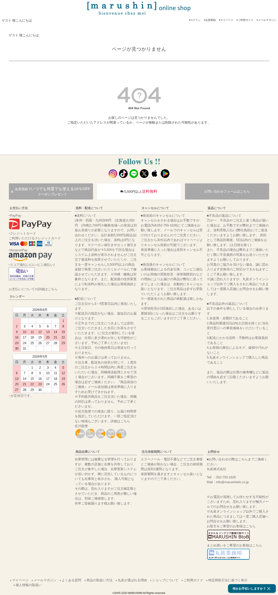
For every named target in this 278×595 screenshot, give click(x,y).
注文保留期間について (157, 451)
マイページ (226, 20)
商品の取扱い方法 (99, 580)
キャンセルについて (155, 208)
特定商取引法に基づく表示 (227, 580)
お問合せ (214, 451)
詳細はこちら (120, 421)
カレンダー (17, 296)
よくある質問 (71, 580)
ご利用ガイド (245, 20)
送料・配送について (89, 208)
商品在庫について (88, 451)
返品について (217, 208)
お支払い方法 (19, 208)
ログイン (195, 20)
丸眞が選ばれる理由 (132, 580)
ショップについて (165, 580)
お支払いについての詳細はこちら (33, 289)
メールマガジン (267, 20)
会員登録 (210, 20)
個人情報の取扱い (29, 585)
